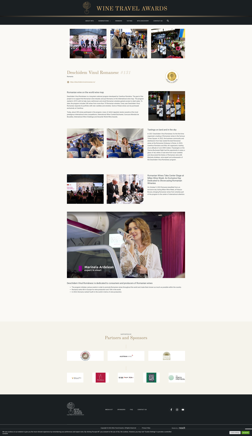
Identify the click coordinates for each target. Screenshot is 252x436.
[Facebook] (171, 409)
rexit (182, 428)
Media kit (109, 409)
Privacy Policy (146, 428)
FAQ (131, 409)
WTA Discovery (143, 21)
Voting (129, 21)
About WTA (89, 21)
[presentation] (70, 43)
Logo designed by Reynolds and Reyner (75, 414)
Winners (118, 21)
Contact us (158, 21)
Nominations (103, 21)
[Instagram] (177, 409)
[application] (110, 21)
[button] (168, 20)
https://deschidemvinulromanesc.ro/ (82, 82)
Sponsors (121, 409)
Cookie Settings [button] (235, 432)
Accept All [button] (245, 432)
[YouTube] (183, 409)
